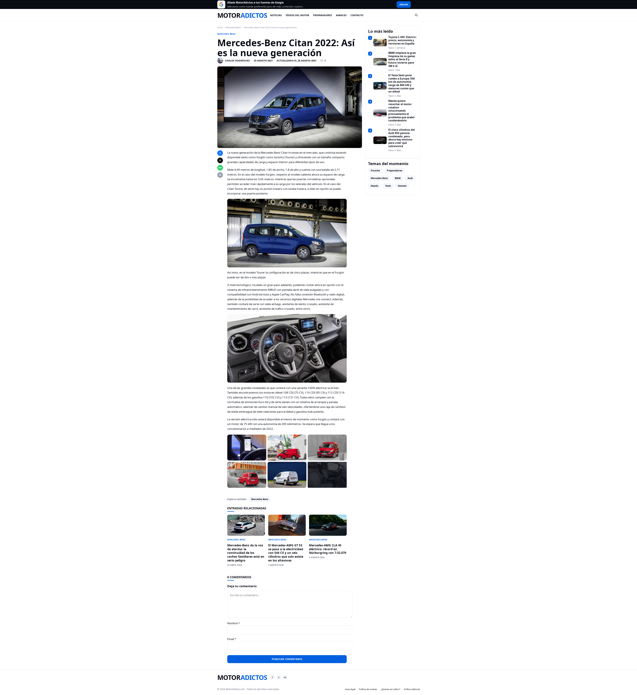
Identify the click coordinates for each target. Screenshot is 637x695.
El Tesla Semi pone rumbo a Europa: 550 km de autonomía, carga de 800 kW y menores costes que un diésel (401, 83)
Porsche (375, 170)
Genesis (402, 185)
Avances (341, 15)
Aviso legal (350, 689)
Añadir (403, 4)
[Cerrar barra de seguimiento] (416, 4)
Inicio (220, 27)
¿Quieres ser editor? (390, 689)
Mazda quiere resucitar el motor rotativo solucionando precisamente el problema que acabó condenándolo (401, 110)
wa (220, 167)
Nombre (233, 623)
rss (285, 677)
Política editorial (412, 689)
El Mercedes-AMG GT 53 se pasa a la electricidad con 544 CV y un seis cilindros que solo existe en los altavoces (285, 552)
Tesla (388, 185)
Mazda (374, 185)
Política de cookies (368, 689)
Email (231, 639)
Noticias (276, 15)
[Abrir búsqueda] (416, 15)
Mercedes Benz (233, 27)
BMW (398, 178)
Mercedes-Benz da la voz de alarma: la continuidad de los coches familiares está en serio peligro (245, 552)
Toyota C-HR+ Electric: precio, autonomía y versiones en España (402, 40)
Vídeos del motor (297, 15)
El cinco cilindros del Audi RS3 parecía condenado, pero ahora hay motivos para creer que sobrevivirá (401, 138)
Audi (410, 178)
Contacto (357, 15)
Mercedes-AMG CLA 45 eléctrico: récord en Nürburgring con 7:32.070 (327, 549)
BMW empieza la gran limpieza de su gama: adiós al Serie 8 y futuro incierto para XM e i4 (402, 59)
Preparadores (322, 15)
